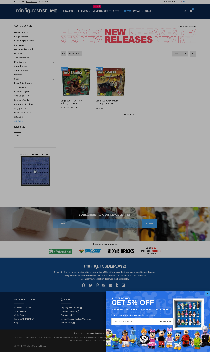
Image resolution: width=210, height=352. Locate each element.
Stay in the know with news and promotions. (133, 315)
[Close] (207, 293)
